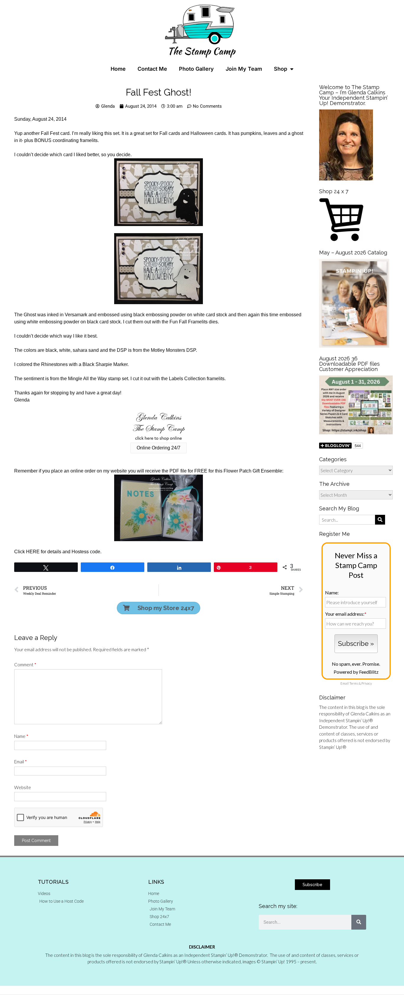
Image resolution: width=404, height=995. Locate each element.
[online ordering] (158, 427)
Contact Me (152, 69)
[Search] (358, 922)
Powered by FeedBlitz (356, 672)
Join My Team (244, 69)
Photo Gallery (196, 69)
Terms (353, 683)
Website (22, 787)
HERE (33, 551)
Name (21, 736)
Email (20, 761)
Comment (25, 664)
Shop (280, 69)
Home (118, 69)
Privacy (366, 683)
